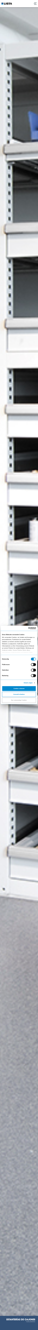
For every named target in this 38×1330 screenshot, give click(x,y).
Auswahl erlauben (19, 694)
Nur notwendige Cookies (19, 700)
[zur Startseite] (6, 4)
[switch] (33, 664)
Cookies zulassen (19, 688)
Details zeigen (28, 683)
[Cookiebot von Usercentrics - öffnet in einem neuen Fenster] (28, 628)
